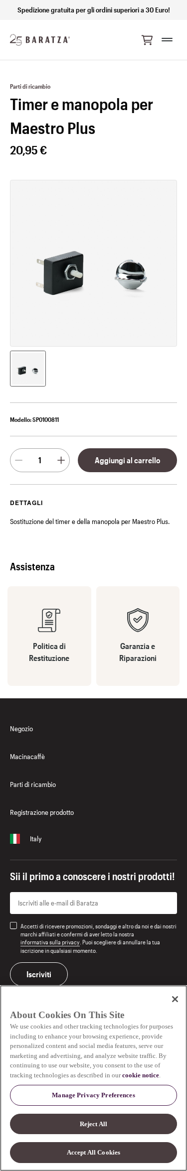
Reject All (93, 1124)
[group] (28, 369)
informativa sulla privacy (50, 941)
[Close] (175, 999)
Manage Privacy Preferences (93, 1095)
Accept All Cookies (93, 1152)
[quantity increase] (61, 460)
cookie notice (140, 1075)
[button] (147, 40)
